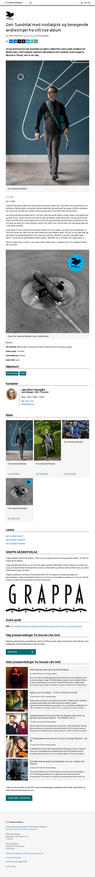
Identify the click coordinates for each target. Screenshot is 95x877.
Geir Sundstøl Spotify (14, 536)
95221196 (29, 401)
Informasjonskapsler (13, 857)
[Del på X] (19, 41)
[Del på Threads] (23, 41)
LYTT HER (9, 197)
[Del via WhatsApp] (32, 41)
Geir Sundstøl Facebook (15, 540)
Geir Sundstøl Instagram (15, 543)
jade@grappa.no (27, 404)
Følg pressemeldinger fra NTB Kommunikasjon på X (24, 853)
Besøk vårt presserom (19, 798)
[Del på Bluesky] (27, 41)
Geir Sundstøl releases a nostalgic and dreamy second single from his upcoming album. (46, 626)
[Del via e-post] (36, 41)
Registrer (12, 652)
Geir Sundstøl (12, 373)
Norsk (8, 866)
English (13, 866)
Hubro (22, 373)
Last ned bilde (14, 474)
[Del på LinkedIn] (15, 41)
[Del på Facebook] (11, 41)
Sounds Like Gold (30, 36)
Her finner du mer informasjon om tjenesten (22, 829)
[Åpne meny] (31, 2)
